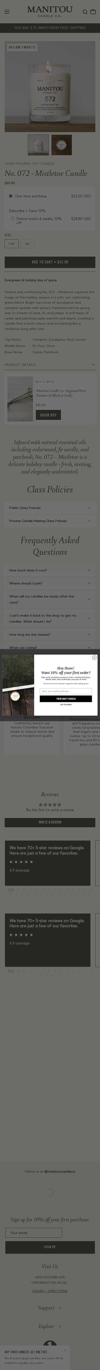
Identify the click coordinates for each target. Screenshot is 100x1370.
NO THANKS (65, 704)
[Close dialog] (94, 658)
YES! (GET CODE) (66, 698)
